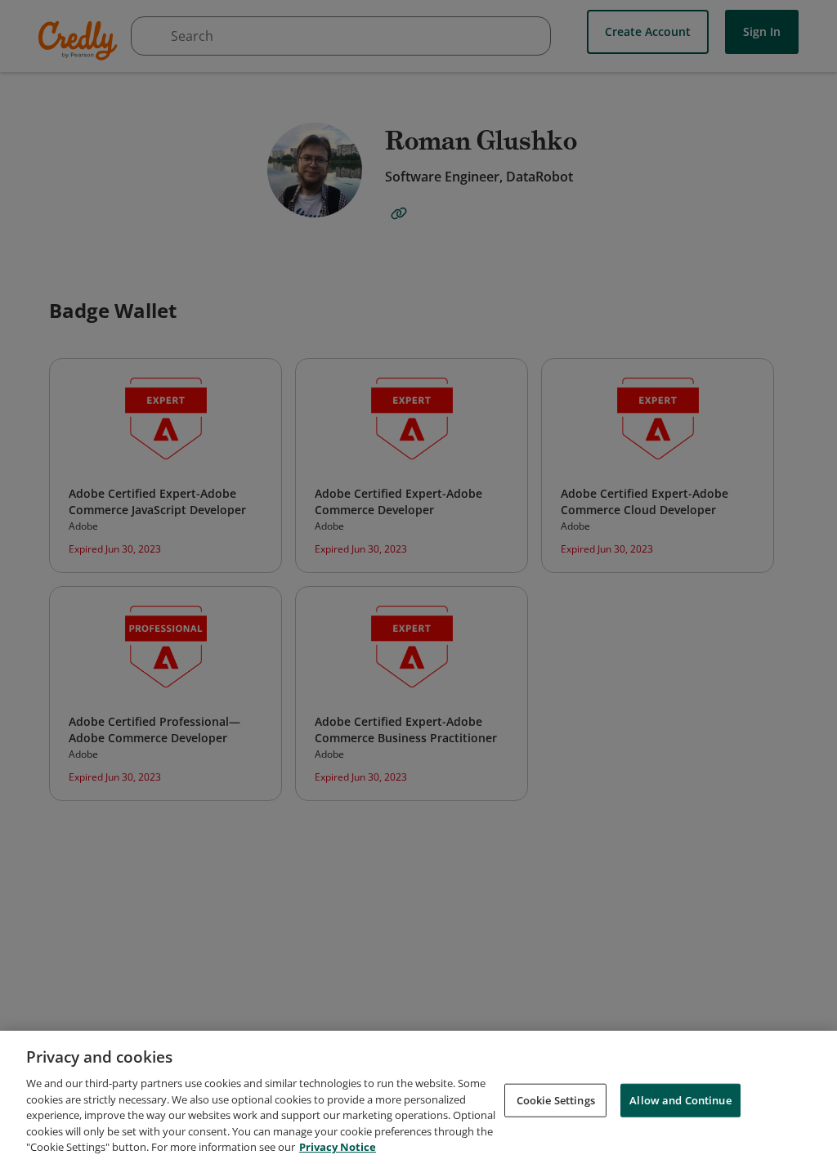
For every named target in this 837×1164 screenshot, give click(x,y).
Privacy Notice (337, 1146)
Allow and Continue (680, 1099)
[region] (418, 1097)
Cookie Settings (556, 1099)
